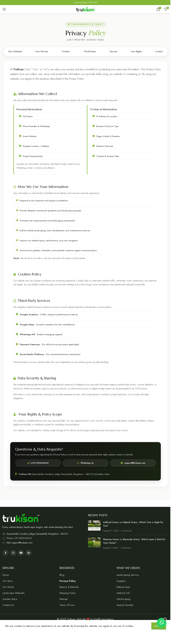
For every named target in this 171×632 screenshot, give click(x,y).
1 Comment (126, 530)
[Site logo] (85, 9)
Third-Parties (90, 51)
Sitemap (63, 599)
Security (113, 51)
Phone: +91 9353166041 (19, 538)
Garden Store (10, 599)
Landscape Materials (14, 593)
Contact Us (8, 605)
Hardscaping (123, 599)
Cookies (66, 51)
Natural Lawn (123, 587)
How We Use (42, 51)
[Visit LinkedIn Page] (29, 553)
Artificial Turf (123, 593)
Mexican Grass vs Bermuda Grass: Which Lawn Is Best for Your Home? (134, 541)
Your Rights (136, 51)
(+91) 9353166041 (40, 463)
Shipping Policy (67, 593)
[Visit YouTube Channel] (21, 553)
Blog (61, 575)
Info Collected (15, 51)
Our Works (8, 587)
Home (6, 575)
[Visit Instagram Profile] (13, 553)
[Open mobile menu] (4, 9)
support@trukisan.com (134, 463)
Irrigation (121, 581)
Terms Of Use (66, 605)
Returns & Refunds (69, 587)
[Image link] (21, 517)
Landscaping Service (128, 575)
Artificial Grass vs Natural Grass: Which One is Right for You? (133, 524)
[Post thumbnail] (94, 526)
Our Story (8, 581)
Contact (159, 51)
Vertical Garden (125, 605)
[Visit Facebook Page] (6, 553)
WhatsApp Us (87, 463)
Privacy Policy (67, 581)
